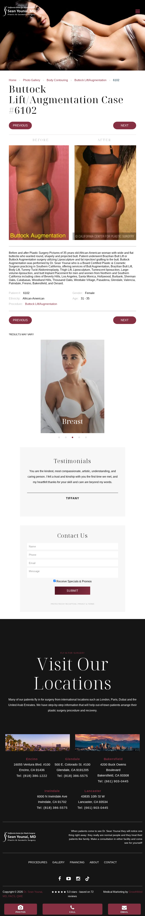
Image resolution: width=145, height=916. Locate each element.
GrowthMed (135, 891)
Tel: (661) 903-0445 (113, 781)
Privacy (82, 604)
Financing (77, 862)
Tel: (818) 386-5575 (72, 776)
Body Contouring (57, 80)
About (94, 862)
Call (72, 912)
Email (124, 912)
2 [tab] (65, 437)
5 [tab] (86, 437)
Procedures (37, 862)
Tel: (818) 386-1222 (31, 776)
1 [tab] (59, 437)
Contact (110, 862)
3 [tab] (72, 437)
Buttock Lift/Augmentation (90, 80)
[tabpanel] (72, 386)
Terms (90, 604)
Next (125, 125)
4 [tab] (79, 437)
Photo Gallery (31, 80)
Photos (21, 912)
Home (12, 80)
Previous (20, 125)
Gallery (58, 862)
